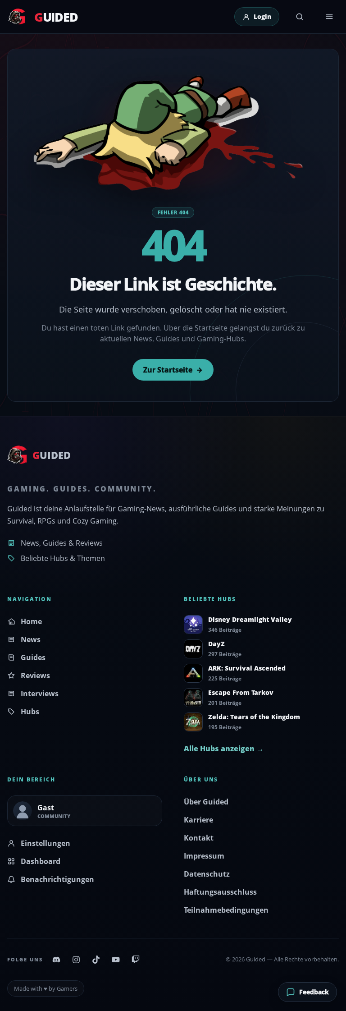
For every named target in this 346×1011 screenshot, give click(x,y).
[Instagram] (76, 959)
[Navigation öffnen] (329, 16)
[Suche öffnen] (299, 16)
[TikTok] (96, 959)
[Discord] (56, 959)
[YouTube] (115, 959)
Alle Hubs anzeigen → (224, 749)
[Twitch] (135, 959)
